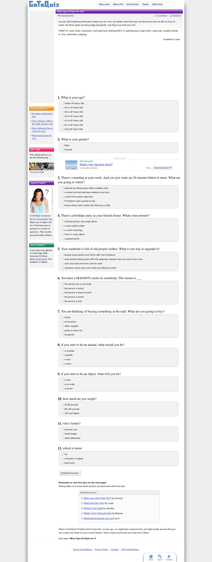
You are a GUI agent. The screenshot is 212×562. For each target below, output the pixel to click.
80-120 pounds (71, 409)
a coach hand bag (73, 230)
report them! (41, 259)
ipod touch (69, 463)
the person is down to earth (77, 292)
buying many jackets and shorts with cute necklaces (89, 255)
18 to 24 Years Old (73, 107)
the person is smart (73, 288)
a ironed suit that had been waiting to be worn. (87, 192)
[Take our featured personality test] (41, 200)
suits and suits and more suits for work (83, 263)
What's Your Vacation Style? (96, 164)
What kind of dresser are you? (99, 518)
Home (151, 560)
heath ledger (70, 433)
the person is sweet (74, 297)
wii (65, 454)
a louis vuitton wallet (74, 226)
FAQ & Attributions (130, 549)
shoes (67, 317)
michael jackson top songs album (80, 221)
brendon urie (70, 429)
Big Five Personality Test (41, 219)
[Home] (44, 4)
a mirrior (68, 388)
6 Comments (162, 15)
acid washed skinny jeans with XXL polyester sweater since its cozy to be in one (103, 259)
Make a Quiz (104, 4)
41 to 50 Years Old (73, 120)
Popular (145, 4)
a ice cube (69, 384)
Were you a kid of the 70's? (97, 498)
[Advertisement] (119, 67)
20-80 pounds (71, 404)
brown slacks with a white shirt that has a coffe (87, 205)
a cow (67, 359)
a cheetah (69, 351)
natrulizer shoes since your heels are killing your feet (90, 268)
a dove (67, 363)
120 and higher (71, 413)
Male (66, 145)
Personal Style (67, 15)
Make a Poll (118, 4)
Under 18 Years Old (74, 103)
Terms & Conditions (82, 549)
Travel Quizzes (160, 167)
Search (160, 560)
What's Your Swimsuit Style (98, 513)
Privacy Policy (101, 549)
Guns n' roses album (74, 234)
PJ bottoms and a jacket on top (79, 201)
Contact (115, 549)
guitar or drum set (73, 330)
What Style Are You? (94, 503)
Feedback (177, 15)
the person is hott (73, 301)
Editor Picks (157, 4)
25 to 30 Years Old (73, 112)
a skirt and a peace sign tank (78, 196)
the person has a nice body (77, 284)
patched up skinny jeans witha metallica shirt (86, 188)
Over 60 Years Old (73, 129)
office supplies (71, 326)
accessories (70, 321)
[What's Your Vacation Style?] (71, 164)
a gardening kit (71, 238)
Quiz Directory (132, 4)
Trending (169, 560)
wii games (69, 334)
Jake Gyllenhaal (72, 438)
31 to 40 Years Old (73, 116)
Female (68, 149)
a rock (67, 380)
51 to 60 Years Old (73, 125)
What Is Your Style (93, 508)
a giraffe (68, 355)
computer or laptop (73, 458)
